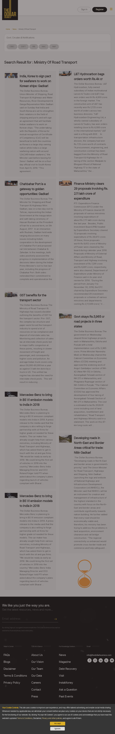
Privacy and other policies (52, 718)
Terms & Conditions (24, 718)
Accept (57, 724)
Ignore (57, 729)
